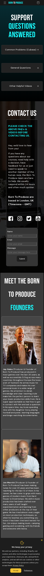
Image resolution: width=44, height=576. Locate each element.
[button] (5, 2)
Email (9, 239)
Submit (22, 259)
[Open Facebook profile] (10, 219)
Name (10, 231)
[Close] (42, 540)
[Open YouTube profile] (38, 219)
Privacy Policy (18, 565)
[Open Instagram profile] (19, 219)
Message (11, 248)
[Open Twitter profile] (29, 219)
